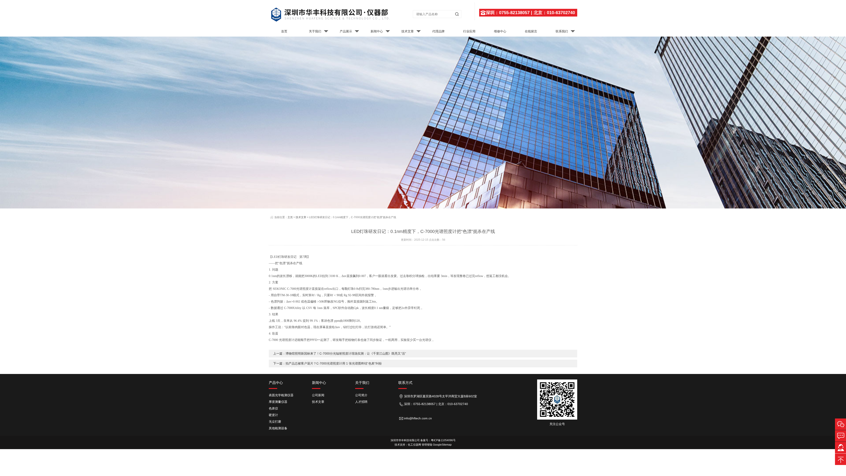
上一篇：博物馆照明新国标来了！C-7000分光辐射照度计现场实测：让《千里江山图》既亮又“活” (339, 353)
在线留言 (531, 31)
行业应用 (469, 31)
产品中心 (276, 383)
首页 (284, 31)
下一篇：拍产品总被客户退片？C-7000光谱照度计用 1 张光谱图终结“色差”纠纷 (327, 363)
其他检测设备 (278, 428)
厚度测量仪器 (278, 401)
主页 (290, 217)
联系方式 (405, 383)
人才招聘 (361, 401)
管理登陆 (427, 444)
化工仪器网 (414, 444)
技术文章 (407, 31)
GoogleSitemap (442, 444)
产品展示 (346, 31)
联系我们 (562, 31)
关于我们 (315, 31)
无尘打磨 (275, 421)
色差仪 (273, 408)
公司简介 (361, 395)
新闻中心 (377, 31)
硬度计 (273, 415)
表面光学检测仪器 (281, 395)
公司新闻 (318, 395)
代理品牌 (438, 31)
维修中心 (500, 31)
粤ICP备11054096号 (443, 440)
